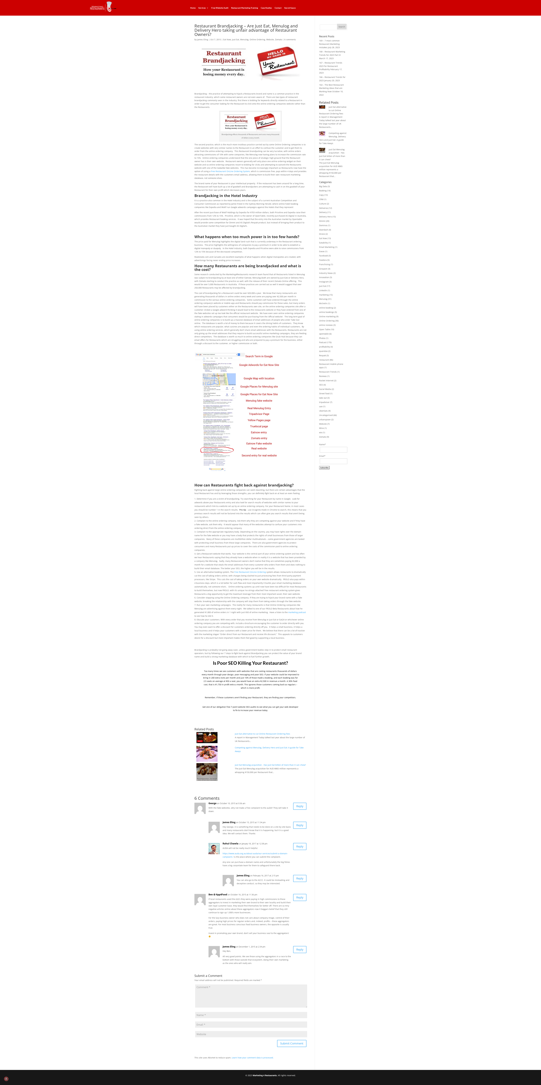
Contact (278, 8)
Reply (299, 806)
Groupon (323, 268)
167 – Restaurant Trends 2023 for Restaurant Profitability (330, 66)
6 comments (290, 39)
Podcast (322, 342)
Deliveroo (323, 208)
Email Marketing (326, 247)
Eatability (323, 242)
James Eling (202, 39)
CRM (321, 199)
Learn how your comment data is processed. (253, 1057)
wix (320, 432)
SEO (321, 384)
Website (270, 39)
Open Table (324, 329)
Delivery (323, 212)
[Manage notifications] (6, 1079)
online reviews (326, 325)
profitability (324, 346)
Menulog (244, 39)
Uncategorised (326, 415)
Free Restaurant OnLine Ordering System (230, 171)
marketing (324, 294)
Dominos (323, 225)
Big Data (323, 186)
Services (202, 8)
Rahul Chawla (230, 843)
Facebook (323, 255)
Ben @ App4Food (218, 894)
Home (193, 8)
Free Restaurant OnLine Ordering (250, 572)
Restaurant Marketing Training (244, 8)
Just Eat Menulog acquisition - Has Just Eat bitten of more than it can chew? (270, 765)
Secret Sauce (290, 8)
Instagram (324, 281)
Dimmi (322, 221)
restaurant (324, 359)
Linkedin (323, 290)
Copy (321, 195)
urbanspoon (325, 419)
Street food (324, 393)
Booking (323, 190)
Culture (322, 203)
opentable (324, 333)
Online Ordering (257, 39)
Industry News (326, 273)
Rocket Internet (326, 380)
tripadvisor (324, 402)
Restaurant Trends (328, 371)
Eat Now (227, 39)
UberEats (323, 410)
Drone (322, 234)
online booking (326, 307)
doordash (323, 229)
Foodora (323, 260)
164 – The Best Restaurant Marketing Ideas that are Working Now (331, 88)
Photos (322, 338)
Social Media (325, 389)
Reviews (323, 376)
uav (320, 406)
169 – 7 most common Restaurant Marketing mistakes (329, 44)
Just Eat (235, 39)
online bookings (326, 312)
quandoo (323, 351)
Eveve (321, 251)
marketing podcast (297, 612)
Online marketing (327, 316)
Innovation (324, 277)
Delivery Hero (325, 216)
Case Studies (266, 8)
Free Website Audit (219, 8)
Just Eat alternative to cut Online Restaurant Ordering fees (262, 733)
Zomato (278, 39)
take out (323, 397)
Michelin (323, 303)
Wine (321, 428)
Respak (322, 355)
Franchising (324, 264)
